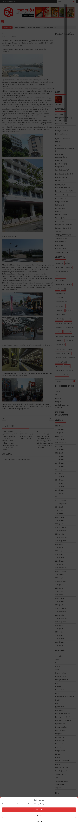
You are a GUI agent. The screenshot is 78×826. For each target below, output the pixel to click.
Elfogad (39, 810)
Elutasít (39, 815)
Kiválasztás (39, 821)
